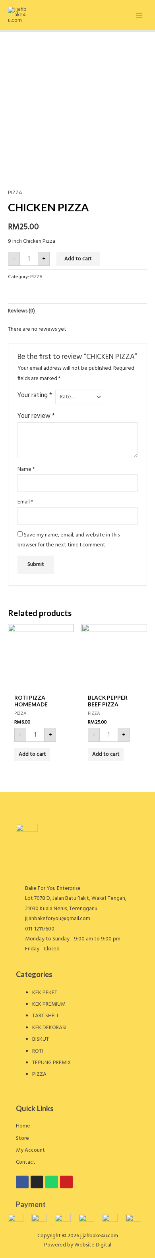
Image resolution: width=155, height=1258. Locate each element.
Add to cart (78, 259)
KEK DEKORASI (49, 1028)
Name (26, 469)
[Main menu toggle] (139, 15)
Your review (36, 416)
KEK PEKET (44, 993)
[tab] (77, 311)
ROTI (37, 1051)
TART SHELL (45, 1016)
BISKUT (40, 1039)
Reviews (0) (21, 311)
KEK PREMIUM (49, 1004)
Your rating (34, 395)
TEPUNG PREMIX (51, 1063)
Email (25, 502)
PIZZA (15, 193)
